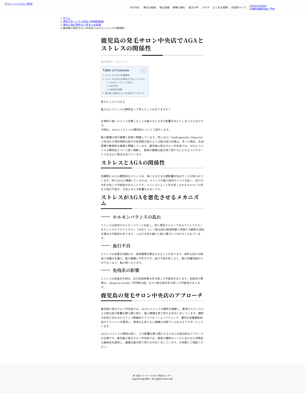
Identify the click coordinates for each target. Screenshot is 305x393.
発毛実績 (164, 7)
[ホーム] (25, 4)
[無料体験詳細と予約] (274, 9)
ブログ (205, 7)
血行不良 (114, 86)
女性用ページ (238, 7)
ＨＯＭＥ (135, 7)
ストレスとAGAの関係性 (117, 75)
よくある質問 (220, 7)
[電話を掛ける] (274, 5)
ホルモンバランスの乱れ (121, 82)
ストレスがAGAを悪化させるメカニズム (125, 79)
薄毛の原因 (149, 7)
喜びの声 (193, 7)
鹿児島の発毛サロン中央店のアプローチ (125, 93)
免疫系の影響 (116, 89)
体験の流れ (179, 7)
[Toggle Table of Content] (141, 70)
